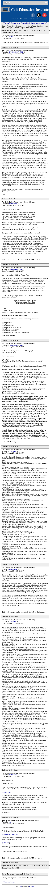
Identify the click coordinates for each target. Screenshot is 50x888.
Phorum (31, 886)
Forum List (10, 26)
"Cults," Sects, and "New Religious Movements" (25, 23)
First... (16, 30)
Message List (20, 874)
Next (46, 26)
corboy (12, 822)
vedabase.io (6, 792)
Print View (29, 28)
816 (45, 30)
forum (20, 886)
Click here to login (9, 882)
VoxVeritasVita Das (16, 269)
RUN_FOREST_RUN (16, 52)
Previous (40, 26)
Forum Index (14, 19)
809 (20, 30)
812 (32, 30)
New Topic (8, 28)
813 (35, 30)
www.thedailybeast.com (10, 834)
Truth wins (13, 451)
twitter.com (5, 843)
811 (28, 30)
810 (24, 30)
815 (42, 30)
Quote (16, 47)
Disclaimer (23, 19)
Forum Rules (33, 19)
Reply (10, 47)
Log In (23, 28)
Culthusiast (13, 37)
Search (16, 28)
